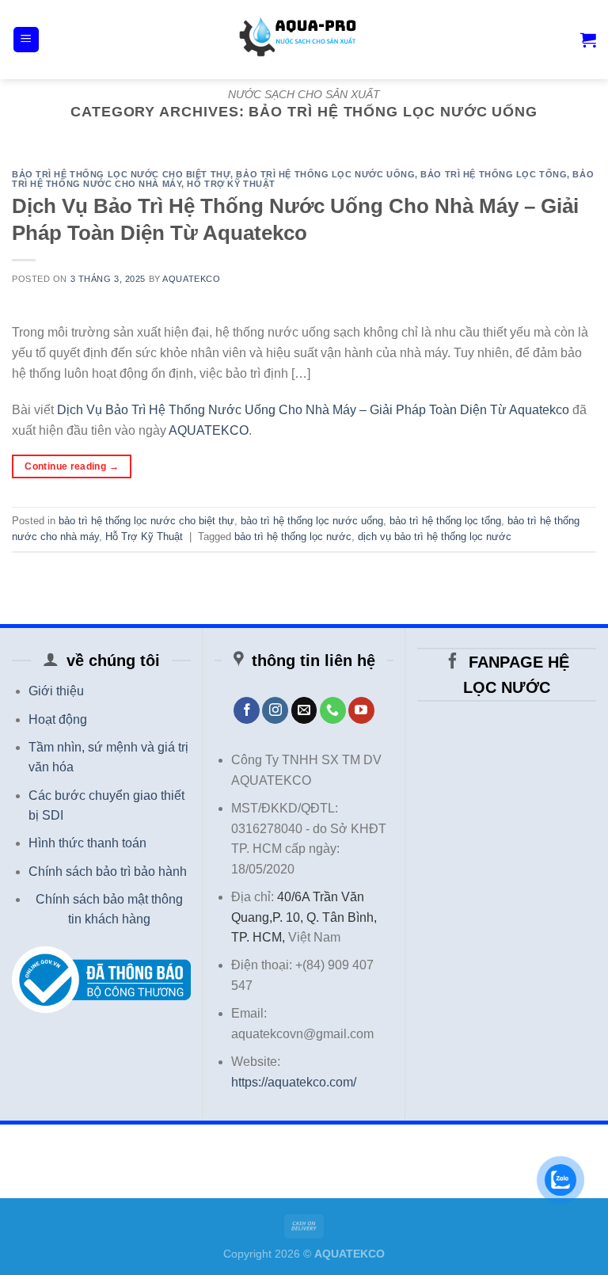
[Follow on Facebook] (247, 710)
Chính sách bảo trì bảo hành (107, 871)
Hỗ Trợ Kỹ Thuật (231, 183)
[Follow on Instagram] (275, 710)
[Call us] (333, 710)
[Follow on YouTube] (361, 710)
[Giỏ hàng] (588, 39)
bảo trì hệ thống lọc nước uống (325, 174)
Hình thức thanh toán (87, 843)
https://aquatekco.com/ (293, 1082)
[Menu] (26, 40)
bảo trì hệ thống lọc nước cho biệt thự (121, 174)
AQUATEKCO (191, 279)
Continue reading (72, 466)
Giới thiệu (56, 691)
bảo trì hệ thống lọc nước (293, 536)
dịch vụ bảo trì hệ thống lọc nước (434, 536)
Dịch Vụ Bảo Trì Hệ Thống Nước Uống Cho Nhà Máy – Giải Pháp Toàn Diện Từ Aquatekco (313, 410)
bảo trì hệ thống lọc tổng (493, 174)
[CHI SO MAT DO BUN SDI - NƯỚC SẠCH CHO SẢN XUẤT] (304, 39)
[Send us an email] (304, 710)
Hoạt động (57, 719)
